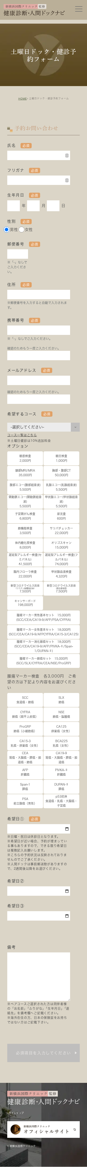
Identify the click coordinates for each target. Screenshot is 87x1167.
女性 (29, 229)
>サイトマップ (15, 1113)
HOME (22, 98)
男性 (14, 229)
